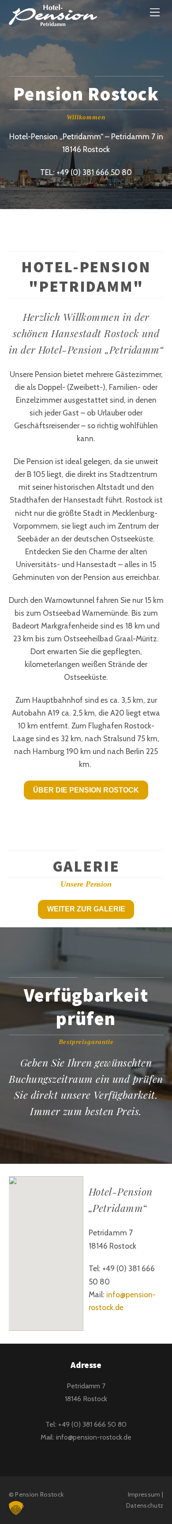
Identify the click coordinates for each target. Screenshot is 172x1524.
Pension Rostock (39, 1494)
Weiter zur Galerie (86, 909)
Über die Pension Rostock (86, 790)
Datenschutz (145, 1505)
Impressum (144, 1494)
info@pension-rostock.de (93, 1437)
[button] (16, 1508)
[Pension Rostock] (53, 20)
